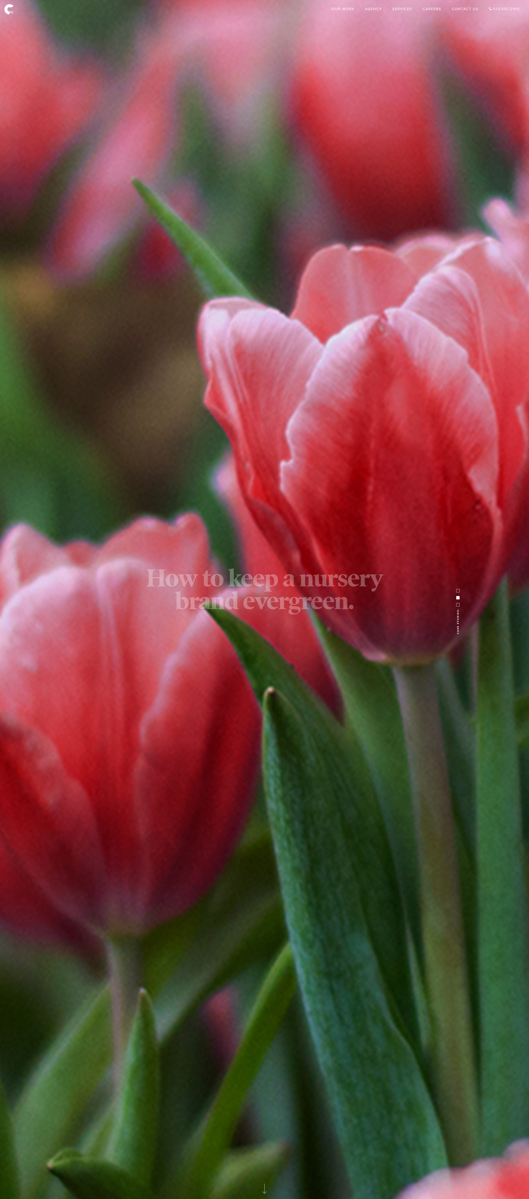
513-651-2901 (506, 9)
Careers (432, 9)
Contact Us (465, 9)
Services (402, 9)
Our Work (343, 9)
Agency (373, 9)
